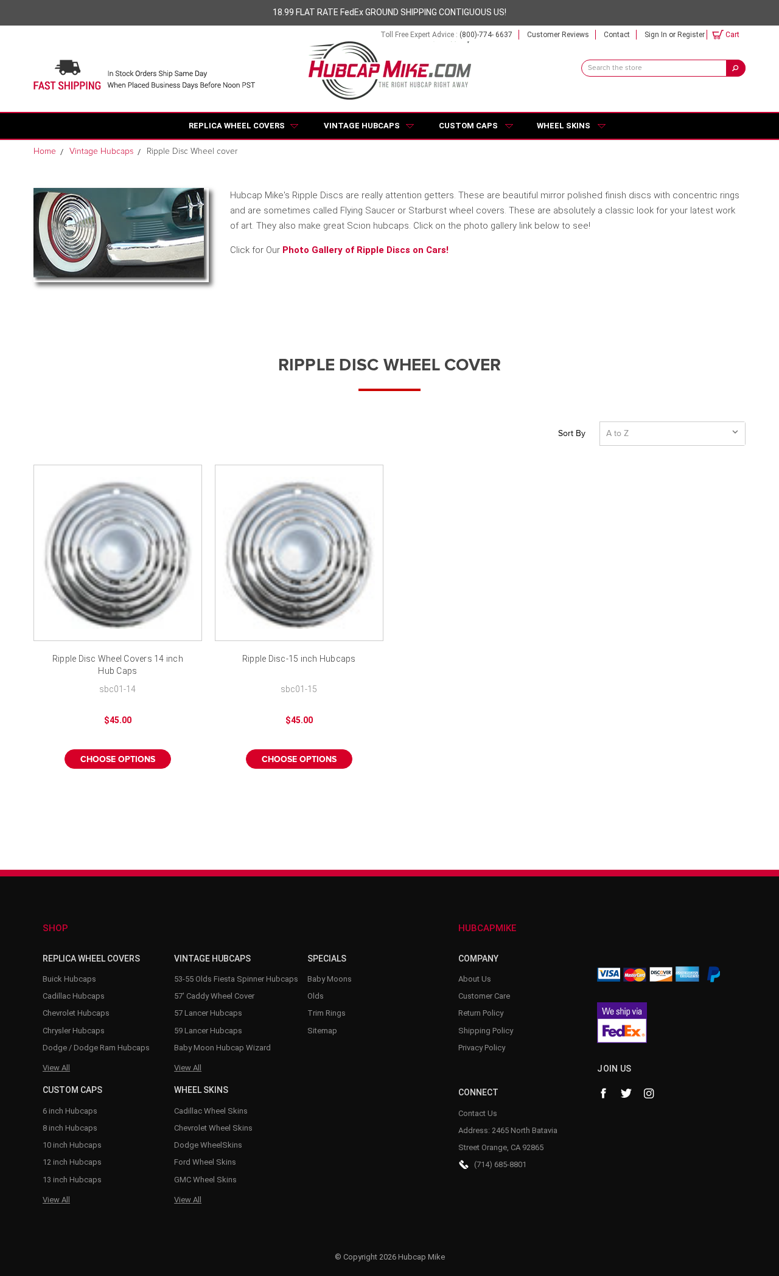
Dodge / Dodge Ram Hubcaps (96, 1047)
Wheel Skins (563, 125)
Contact (617, 34)
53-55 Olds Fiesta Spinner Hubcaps (236, 978)
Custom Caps (468, 125)
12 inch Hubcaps (72, 1162)
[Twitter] (626, 1093)
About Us (474, 978)
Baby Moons (329, 978)
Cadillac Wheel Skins (211, 1110)
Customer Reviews (558, 34)
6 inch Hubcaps (70, 1110)
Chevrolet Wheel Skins (213, 1127)
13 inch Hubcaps (72, 1179)
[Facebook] (603, 1093)
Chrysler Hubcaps (74, 1030)
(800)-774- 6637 (485, 34)
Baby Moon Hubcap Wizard (222, 1047)
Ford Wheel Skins (205, 1162)
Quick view (117, 553)
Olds (315, 995)
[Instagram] (649, 1093)
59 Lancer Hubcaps (208, 1030)
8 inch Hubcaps (70, 1127)
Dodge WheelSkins (208, 1144)
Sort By (571, 433)
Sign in (656, 34)
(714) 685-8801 (500, 1164)
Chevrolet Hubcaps (76, 1013)
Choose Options (117, 759)
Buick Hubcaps (69, 978)
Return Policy (480, 1013)
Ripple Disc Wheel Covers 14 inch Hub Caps (117, 665)
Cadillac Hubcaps (74, 995)
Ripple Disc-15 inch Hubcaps (299, 659)
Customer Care (484, 995)
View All (56, 1067)
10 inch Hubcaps (72, 1144)
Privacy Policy (481, 1047)
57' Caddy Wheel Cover (214, 995)
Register (691, 34)
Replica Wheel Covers (237, 125)
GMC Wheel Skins (205, 1179)
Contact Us (477, 1113)
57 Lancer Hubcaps (208, 1013)
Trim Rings (326, 1013)
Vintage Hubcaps (362, 125)
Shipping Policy (485, 1030)
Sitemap (322, 1030)
